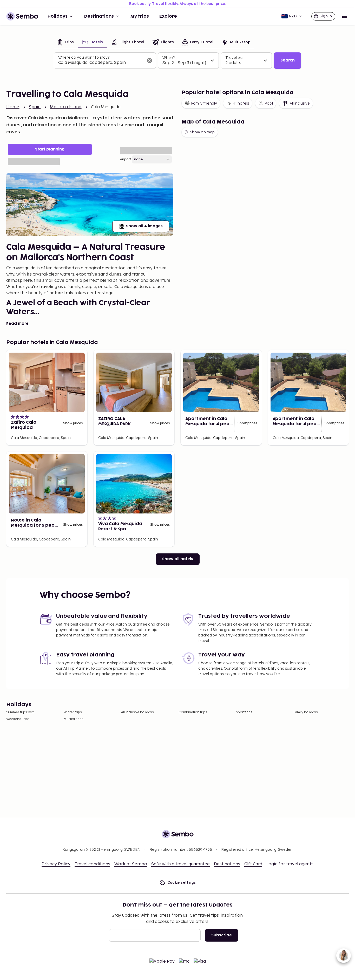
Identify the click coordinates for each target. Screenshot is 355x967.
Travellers (234, 58)
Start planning (49, 149)
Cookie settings (182, 882)
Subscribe (221, 935)
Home (12, 107)
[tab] (66, 42)
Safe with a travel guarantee (180, 864)
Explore (168, 16)
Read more (17, 323)
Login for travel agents (289, 864)
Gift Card (253, 864)
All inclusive (300, 103)
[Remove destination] (149, 60)
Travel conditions (92, 864)
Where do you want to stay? (83, 57)
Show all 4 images (144, 226)
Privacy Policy (56, 864)
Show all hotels (177, 559)
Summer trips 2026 (20, 712)
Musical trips (73, 719)
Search (287, 60)
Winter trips (73, 712)
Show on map (202, 132)
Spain (35, 107)
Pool (269, 103)
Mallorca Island (65, 107)
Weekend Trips (17, 719)
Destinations (99, 16)
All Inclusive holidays (137, 712)
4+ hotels (241, 103)
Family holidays (305, 712)
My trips (139, 16)
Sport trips (244, 712)
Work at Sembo (130, 864)
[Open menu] (344, 16)
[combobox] (100, 62)
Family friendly (204, 103)
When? (168, 58)
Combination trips (193, 712)
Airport (125, 159)
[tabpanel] (177, 60)
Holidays (58, 16)
